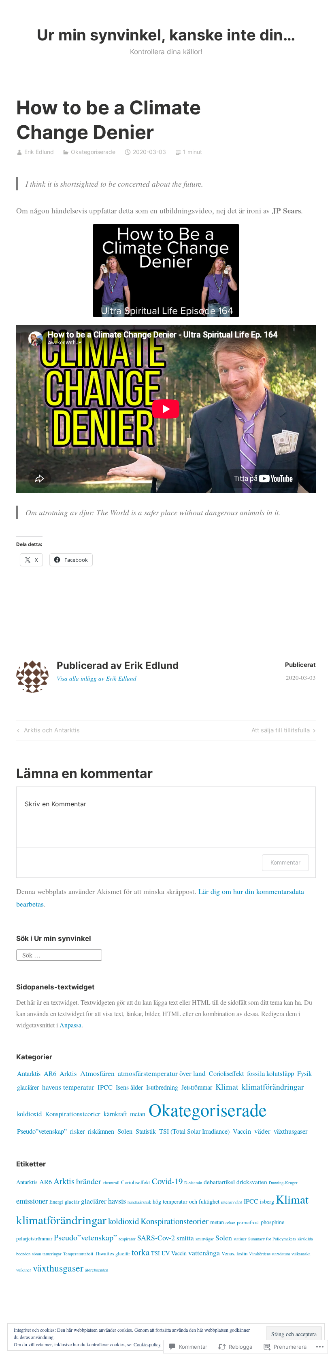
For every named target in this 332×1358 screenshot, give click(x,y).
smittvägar (205, 1239)
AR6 (50, 1073)
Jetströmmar (196, 1087)
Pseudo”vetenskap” (42, 1131)
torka (140, 1252)
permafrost (248, 1222)
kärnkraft (115, 1113)
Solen (124, 1131)
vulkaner (23, 1270)
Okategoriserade (93, 151)
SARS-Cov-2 (156, 1237)
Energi (56, 1201)
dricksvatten (251, 1182)
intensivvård (231, 1202)
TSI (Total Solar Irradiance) (194, 1131)
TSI (155, 1253)
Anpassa (70, 1025)
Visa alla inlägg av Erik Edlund (96, 678)
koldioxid (29, 1113)
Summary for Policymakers (272, 1239)
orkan (230, 1222)
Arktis (68, 1073)
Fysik (304, 1073)
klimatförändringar (273, 1086)
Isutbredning (162, 1087)
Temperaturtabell (78, 1254)
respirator (127, 1239)
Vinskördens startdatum (269, 1254)
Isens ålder (129, 1087)
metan (137, 1113)
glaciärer (28, 1087)
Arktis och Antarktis (47, 731)
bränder (88, 1181)
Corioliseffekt (226, 1073)
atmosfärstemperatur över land (162, 1073)
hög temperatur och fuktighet (186, 1201)
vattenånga (204, 1252)
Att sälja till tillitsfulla (280, 731)
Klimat (226, 1086)
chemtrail (111, 1182)
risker (77, 1131)
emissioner (32, 1201)
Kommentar (285, 862)
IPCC (105, 1087)
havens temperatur (68, 1087)
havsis (117, 1201)
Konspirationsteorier (72, 1113)
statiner (240, 1239)
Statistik (146, 1131)
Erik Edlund (39, 151)
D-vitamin (193, 1182)
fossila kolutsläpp (270, 1073)
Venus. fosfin (234, 1253)
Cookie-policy (147, 1344)
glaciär (72, 1201)
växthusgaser (291, 1131)
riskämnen (101, 1131)
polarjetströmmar (34, 1238)
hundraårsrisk (139, 1202)
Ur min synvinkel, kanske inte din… (166, 34)
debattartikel (219, 1182)
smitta (185, 1237)
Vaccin (242, 1131)
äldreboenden (96, 1270)
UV (166, 1253)
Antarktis (28, 1073)
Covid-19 (167, 1181)
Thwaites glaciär (112, 1253)
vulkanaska (301, 1254)
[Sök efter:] (59, 953)
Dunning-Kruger (283, 1182)
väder (262, 1131)
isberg (267, 1201)
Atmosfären (97, 1073)
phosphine (272, 1222)
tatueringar (52, 1254)
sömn (36, 1254)
